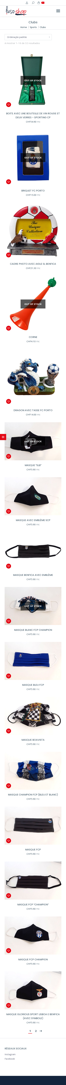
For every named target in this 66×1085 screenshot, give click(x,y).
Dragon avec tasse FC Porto (33, 410)
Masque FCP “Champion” (33, 904)
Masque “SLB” (33, 465)
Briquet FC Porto (33, 190)
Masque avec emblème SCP (33, 520)
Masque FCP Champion (33, 959)
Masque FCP (33, 849)
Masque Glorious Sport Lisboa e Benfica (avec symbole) (33, 1016)
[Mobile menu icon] (58, 11)
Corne (33, 337)
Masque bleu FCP (33, 685)
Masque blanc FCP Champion (33, 630)
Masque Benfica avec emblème (33, 575)
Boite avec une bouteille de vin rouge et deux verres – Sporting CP (33, 115)
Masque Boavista (33, 740)
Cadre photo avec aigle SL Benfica (33, 264)
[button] (8, 104)
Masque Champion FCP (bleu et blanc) (33, 794)
